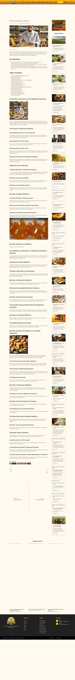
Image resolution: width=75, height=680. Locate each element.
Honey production (42, 623)
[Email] (29, 463)
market (14, 325)
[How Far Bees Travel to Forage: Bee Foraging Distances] (58, 158)
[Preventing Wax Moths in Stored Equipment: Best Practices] (58, 371)
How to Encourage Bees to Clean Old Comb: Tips (37, 609)
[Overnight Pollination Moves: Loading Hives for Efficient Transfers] (58, 337)
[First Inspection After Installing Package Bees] (58, 439)
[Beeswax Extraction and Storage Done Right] (58, 493)
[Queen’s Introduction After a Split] (58, 138)
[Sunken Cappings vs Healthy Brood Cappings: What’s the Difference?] (58, 467)
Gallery (42, 2)
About (47, 2)
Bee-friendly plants (42, 632)
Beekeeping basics (42, 622)
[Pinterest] (17, 463)
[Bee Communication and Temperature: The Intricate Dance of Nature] (58, 505)
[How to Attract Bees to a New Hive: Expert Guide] (58, 190)
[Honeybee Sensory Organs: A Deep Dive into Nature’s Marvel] (52, 202)
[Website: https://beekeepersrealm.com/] (57, 624)
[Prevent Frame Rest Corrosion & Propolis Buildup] (58, 244)
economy (24, 299)
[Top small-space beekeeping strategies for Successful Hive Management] (18, 575)
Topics (38, 2)
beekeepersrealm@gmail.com (63, 621)
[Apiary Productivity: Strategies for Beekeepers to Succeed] (58, 280)
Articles (33, 2)
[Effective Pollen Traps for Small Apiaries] (58, 353)
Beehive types (41, 625)
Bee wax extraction (42, 629)
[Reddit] (23, 463)
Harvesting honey (12, 143)
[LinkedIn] (20, 463)
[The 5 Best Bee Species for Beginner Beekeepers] (58, 422)
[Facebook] (11, 463)
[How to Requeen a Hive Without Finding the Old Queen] (58, 453)
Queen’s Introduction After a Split (57, 143)
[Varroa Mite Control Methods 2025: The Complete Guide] (58, 98)
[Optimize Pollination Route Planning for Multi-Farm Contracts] (58, 40)
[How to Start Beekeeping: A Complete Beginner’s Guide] (58, 390)
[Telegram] (26, 463)
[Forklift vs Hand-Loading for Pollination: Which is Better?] (58, 520)
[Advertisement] (37, 11)
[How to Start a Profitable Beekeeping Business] (56, 481)
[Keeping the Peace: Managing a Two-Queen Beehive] (58, 261)
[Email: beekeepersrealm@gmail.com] (57, 621)
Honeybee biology (42, 620)
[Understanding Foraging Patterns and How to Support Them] (56, 575)
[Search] (56, 2)
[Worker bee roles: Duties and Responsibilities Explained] (58, 217)
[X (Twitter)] (14, 463)
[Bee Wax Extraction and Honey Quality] (58, 233)
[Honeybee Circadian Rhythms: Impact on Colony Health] (58, 318)
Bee (10, 404)
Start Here (28, 2)
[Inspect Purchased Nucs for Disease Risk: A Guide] (58, 78)
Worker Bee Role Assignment (57, 181)
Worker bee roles (42, 628)
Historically (11, 172)
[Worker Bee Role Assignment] (58, 176)
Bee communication (42, 626)
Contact (50, 2)
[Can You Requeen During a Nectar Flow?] (58, 119)
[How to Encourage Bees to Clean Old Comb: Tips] (37, 575)
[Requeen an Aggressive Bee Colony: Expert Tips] (58, 58)
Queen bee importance (43, 631)
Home (24, 2)
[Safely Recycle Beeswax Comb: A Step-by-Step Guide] (58, 299)
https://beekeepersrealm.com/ (64, 624)
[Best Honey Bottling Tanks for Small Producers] (58, 405)
